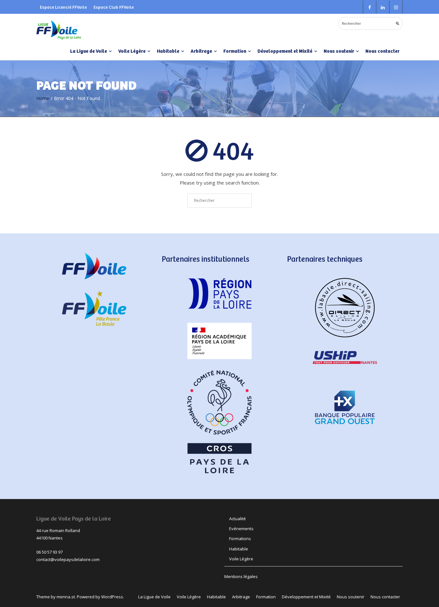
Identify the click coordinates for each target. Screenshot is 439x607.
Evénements (241, 528)
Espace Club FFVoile (114, 7)
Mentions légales (241, 576)
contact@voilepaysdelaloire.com (68, 559)
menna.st (66, 597)
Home (42, 98)
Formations (240, 538)
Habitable (238, 549)
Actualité (237, 518)
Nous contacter (382, 50)
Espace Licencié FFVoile (63, 7)
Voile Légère (241, 559)
